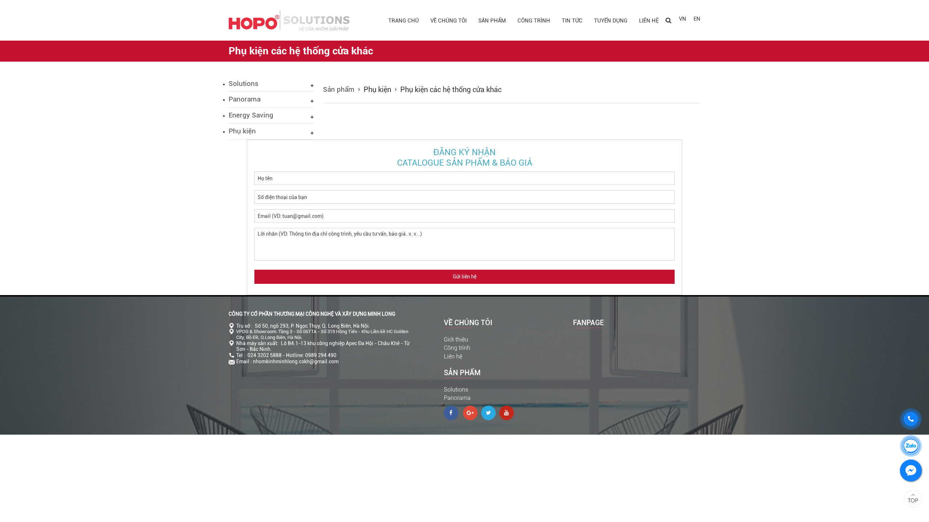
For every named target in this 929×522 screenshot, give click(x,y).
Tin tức (572, 20)
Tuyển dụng (610, 20)
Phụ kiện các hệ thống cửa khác (451, 89)
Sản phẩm (492, 20)
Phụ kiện (377, 89)
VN (682, 19)
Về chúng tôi (448, 20)
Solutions (456, 389)
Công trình (533, 20)
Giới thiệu (456, 339)
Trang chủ (403, 20)
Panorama (457, 397)
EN (696, 19)
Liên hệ (649, 20)
